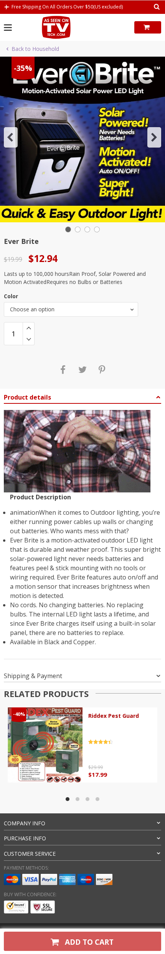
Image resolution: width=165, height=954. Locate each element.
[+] (29, 328)
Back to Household (35, 48)
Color (11, 296)
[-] (29, 339)
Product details (27, 397)
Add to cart (88, 942)
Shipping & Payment (33, 676)
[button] (11, 137)
